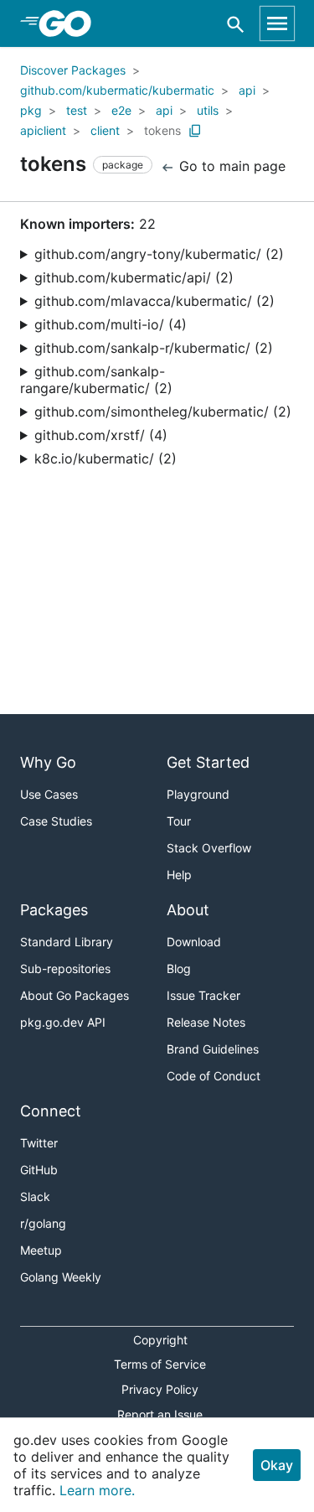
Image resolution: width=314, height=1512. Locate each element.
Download (194, 942)
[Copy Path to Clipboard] (195, 130)
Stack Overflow (209, 848)
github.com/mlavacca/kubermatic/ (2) (154, 301)
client (105, 130)
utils (208, 110)
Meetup (41, 1250)
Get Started (208, 762)
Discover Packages (73, 70)
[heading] (70, 23)
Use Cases (49, 794)
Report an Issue (160, 1414)
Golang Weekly (60, 1277)
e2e (121, 110)
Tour (179, 821)
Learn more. (97, 1490)
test (76, 110)
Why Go (48, 762)
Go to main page (230, 166)
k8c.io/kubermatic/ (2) (105, 458)
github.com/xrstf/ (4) (100, 435)
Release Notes (206, 1022)
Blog (179, 968)
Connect (50, 1111)
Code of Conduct (213, 1076)
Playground (198, 794)
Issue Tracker (203, 995)
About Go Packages (74, 995)
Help (179, 874)
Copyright (160, 1340)
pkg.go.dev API (63, 1022)
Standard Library (66, 942)
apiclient (43, 130)
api (247, 90)
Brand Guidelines (213, 1049)
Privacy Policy (159, 1389)
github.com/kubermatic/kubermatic (117, 90)
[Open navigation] (277, 23)
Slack (35, 1196)
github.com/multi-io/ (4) (110, 324)
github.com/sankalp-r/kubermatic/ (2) (153, 347)
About (188, 910)
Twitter (39, 1143)
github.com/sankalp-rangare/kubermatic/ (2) (96, 379)
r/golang (43, 1223)
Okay (276, 1465)
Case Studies (56, 821)
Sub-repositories (65, 968)
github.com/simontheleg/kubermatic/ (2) (162, 411)
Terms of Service (160, 1364)
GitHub (39, 1169)
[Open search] (235, 24)
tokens (162, 130)
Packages (54, 910)
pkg (31, 110)
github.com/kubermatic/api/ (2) (134, 277)
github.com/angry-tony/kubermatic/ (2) (159, 254)
